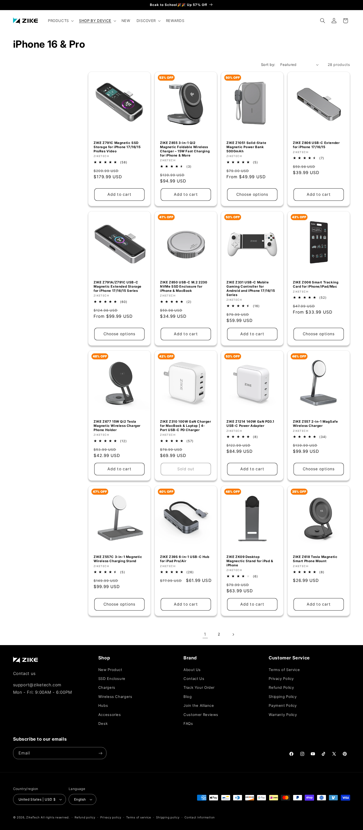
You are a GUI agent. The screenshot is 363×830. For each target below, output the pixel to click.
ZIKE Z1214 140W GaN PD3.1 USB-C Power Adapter (250, 424)
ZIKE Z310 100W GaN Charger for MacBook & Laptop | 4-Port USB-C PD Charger (185, 426)
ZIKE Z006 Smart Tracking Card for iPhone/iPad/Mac (315, 284)
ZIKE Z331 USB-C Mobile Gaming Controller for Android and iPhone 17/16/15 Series (250, 288)
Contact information (199, 817)
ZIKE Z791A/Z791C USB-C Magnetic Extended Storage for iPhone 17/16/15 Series (117, 286)
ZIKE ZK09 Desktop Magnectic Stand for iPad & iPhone (249, 561)
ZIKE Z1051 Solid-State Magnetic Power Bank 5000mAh (246, 147)
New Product (110, 670)
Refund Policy (281, 687)
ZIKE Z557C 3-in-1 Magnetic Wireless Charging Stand (118, 559)
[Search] (322, 20)
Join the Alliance (198, 705)
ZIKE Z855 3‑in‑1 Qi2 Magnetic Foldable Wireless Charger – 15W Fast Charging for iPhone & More (185, 149)
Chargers (106, 687)
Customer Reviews (200, 714)
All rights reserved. (55, 817)
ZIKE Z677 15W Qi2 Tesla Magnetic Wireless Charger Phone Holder (117, 426)
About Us (192, 670)
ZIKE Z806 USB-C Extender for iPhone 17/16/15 (316, 145)
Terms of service (138, 817)
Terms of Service (284, 670)
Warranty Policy (283, 714)
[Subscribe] (100, 753)
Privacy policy (110, 817)
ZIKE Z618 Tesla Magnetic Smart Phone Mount (315, 559)
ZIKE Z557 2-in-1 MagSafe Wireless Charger (315, 424)
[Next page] (233, 634)
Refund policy (85, 817)
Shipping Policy (283, 696)
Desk (103, 723)
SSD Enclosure (111, 678)
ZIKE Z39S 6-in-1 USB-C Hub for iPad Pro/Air (184, 559)
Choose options (252, 194)
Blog (187, 696)
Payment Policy (283, 705)
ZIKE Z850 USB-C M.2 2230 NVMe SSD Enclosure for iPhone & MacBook (183, 286)
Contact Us (193, 678)
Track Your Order (199, 687)
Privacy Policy (281, 678)
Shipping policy (167, 817)
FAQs (188, 723)
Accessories (109, 714)
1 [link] (205, 634)
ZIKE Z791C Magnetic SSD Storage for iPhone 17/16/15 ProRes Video (117, 147)
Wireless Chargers (115, 696)
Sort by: (268, 64)
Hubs (103, 705)
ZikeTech (33, 817)
